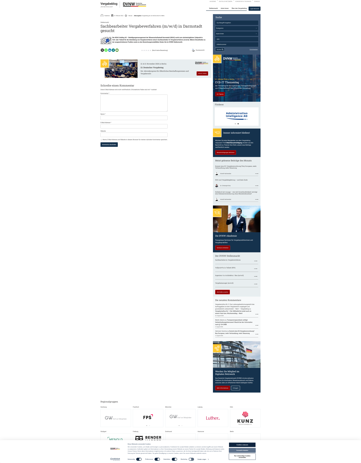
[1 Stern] (142, 50)
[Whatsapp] (106, 50)
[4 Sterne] (148, 50)
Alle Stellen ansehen (222, 292)
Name (102, 114)
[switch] (157, 459)
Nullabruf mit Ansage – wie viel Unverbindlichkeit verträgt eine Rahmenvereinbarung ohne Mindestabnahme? (236, 193)
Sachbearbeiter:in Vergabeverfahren (228, 260)
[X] (102, 50)
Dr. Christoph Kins (225, 185)
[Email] (117, 50)
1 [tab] (235, 124)
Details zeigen (202, 459)
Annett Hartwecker (225, 173)
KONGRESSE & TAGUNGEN (243, 1)
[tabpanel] (232, 117)
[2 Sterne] (144, 50)
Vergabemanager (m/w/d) (224, 283)
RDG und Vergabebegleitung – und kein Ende (231, 180)
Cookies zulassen (242, 445)
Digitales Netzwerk (225, 1)
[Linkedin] (109, 50)
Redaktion (107, 15)
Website (103, 131)
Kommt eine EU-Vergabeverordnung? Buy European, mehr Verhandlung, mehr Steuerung (236, 167)
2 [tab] (238, 124)
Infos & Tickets (202, 73)
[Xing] (113, 50)
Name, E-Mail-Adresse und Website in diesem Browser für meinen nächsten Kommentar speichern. (135, 140)
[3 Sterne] (146, 50)
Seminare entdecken (223, 248)
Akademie (213, 1)
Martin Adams (220, 320)
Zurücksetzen (254, 49)
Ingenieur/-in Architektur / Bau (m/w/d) (229, 275)
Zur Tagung (220, 94)
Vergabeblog (108, 3)
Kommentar (104, 93)
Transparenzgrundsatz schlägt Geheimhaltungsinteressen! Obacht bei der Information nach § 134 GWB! (233, 322)
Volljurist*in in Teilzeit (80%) (225, 268)
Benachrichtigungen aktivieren (225, 152)
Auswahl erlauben (242, 450)
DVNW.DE (257, 1)
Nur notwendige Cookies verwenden (242, 456)
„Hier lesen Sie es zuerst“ (106, 6)
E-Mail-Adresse (105, 122)
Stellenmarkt (104, 22)
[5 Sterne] (150, 50)
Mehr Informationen (222, 388)
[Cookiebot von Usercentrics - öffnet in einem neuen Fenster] (115, 459)
